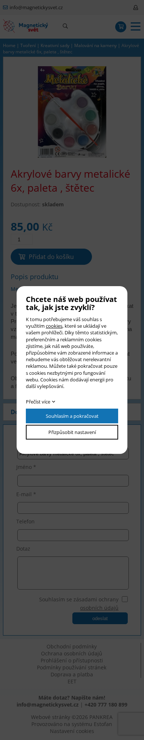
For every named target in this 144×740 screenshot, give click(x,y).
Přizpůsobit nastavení (72, 432)
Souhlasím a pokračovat (72, 416)
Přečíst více (38, 401)
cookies (54, 326)
